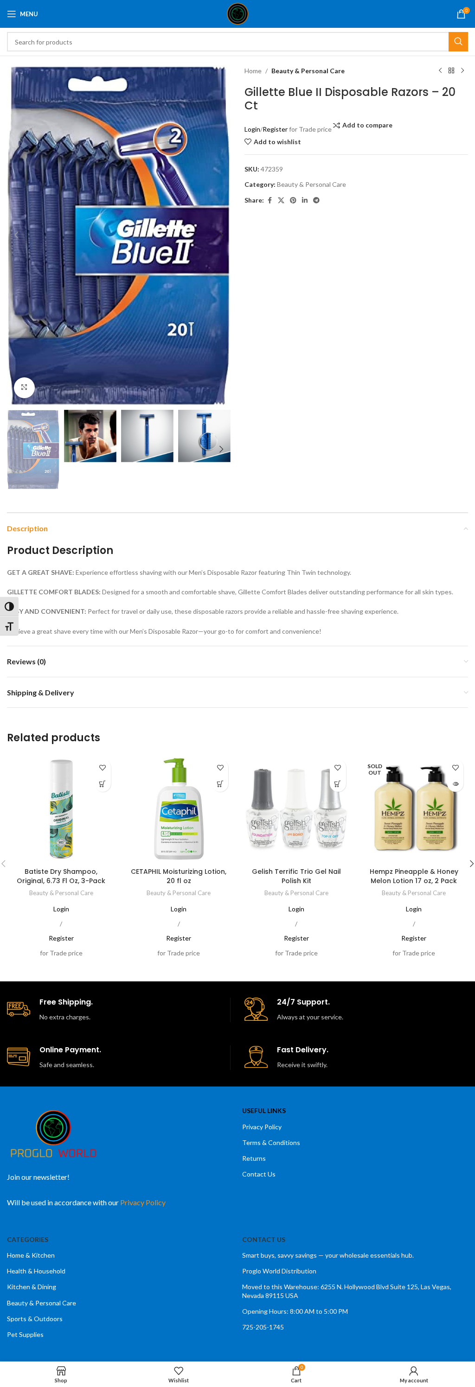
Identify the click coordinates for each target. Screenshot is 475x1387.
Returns (254, 1158)
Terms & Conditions (271, 1142)
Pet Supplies (25, 1334)
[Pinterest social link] (293, 200)
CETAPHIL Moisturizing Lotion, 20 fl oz (178, 876)
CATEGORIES (27, 1239)
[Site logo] (238, 13)
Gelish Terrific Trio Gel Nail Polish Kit (296, 876)
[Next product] (462, 70)
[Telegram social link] (316, 200)
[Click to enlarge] (24, 387)
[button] (16, 235)
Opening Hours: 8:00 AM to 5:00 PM (295, 1311)
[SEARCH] (458, 41)
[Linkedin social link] (304, 200)
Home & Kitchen (31, 1255)
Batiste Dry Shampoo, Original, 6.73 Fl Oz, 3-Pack (61, 876)
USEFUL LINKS (264, 1110)
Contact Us (259, 1174)
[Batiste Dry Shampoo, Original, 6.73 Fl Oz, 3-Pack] (61, 809)
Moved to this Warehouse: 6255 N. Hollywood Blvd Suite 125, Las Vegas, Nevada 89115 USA (346, 1291)
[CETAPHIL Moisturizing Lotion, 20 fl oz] (179, 809)
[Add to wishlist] (103, 767)
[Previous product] (440, 70)
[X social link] (281, 200)
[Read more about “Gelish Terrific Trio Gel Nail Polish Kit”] (338, 784)
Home (253, 71)
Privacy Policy (262, 1127)
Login (252, 129)
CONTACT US (263, 1239)
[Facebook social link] (269, 200)
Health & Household (36, 1271)
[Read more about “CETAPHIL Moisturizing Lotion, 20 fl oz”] (220, 784)
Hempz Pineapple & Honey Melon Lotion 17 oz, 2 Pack (414, 876)
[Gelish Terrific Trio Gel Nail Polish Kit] (296, 809)
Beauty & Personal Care (308, 71)
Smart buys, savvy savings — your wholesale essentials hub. (328, 1255)
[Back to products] (451, 70)
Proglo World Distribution (279, 1271)
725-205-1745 (263, 1327)
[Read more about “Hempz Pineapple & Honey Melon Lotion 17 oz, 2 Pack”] (455, 784)
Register (275, 129)
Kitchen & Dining (31, 1287)
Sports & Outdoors (35, 1319)
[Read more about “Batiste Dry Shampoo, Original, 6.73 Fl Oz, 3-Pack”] (103, 784)
